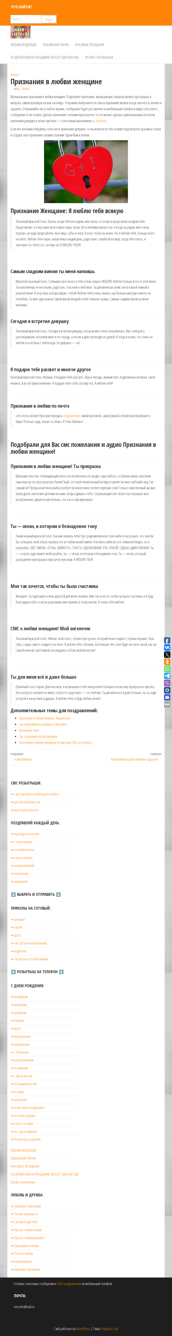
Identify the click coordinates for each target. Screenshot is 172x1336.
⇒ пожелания (19, 873)
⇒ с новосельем (21, 841)
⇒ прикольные (20, 1044)
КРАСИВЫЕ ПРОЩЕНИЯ (89, 44)
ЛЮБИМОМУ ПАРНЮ (56, 44)
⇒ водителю (18, 950)
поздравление (71, 415)
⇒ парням (17, 1020)
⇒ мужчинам (18, 1004)
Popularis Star (109, 1328)
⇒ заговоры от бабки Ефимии (29, 958)
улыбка (26, 89)
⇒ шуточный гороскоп (24, 809)
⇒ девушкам (18, 1012)
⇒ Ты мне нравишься (24, 1213)
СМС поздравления (69, 1283)
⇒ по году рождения (23, 1131)
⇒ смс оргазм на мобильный (28, 943)
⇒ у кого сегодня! (21, 1123)
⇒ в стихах (17, 1091)
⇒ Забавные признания (25, 1206)
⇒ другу (15, 935)
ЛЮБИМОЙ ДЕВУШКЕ (23, 44)
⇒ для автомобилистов (25, 801)
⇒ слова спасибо (21, 857)
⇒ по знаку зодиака (22, 1115)
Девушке (14, 75)
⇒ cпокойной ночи (22, 849)
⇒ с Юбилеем (19, 1052)
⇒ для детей (18, 1099)
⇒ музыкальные (20, 1036)
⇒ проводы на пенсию (24, 833)
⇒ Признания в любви (24, 1245)
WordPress (83, 1328)
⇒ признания (18, 881)
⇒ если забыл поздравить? (27, 1107)
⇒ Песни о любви (21, 1253)
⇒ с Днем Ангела (21, 1075)
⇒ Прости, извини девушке (27, 1237)
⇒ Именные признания (25, 1269)
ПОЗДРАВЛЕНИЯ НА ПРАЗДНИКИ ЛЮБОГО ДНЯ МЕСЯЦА (44, 57)
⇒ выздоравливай (22, 865)
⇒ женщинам (19, 996)
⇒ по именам (19, 1067)
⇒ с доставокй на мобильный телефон (34, 793)
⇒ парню (16, 927)
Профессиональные (99, 57)
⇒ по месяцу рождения (25, 1139)
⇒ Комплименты (21, 1261)
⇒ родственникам (22, 1059)
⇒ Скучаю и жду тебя (23, 1221)
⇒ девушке (17, 919)
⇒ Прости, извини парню (26, 1229)
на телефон (99, 120)
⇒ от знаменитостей (23, 1083)
